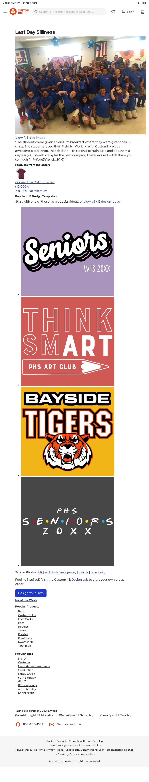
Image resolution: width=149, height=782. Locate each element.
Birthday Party (27, 685)
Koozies (23, 634)
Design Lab (80, 580)
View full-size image (30, 138)
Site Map (98, 741)
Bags (21, 611)
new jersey (68, 572)
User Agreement (108, 749)
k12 (40, 572)
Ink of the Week (26, 600)
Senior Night (26, 693)
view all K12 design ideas (102, 202)
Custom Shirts (27, 615)
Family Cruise (26, 674)
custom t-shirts (92, 745)
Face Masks (25, 619)
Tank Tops (24, 645)
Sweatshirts (25, 642)
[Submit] (36, 11)
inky (102, 572)
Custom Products (56, 741)
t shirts (83, 572)
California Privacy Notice (48, 749)
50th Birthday (27, 677)
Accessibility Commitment (81, 749)
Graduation (25, 670)
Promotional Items (80, 741)
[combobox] (69, 11)
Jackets (23, 630)
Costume (24, 662)
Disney (22, 658)
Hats (21, 623)
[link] (19, 11)
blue (94, 572)
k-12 (47, 572)
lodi (55, 572)
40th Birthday (27, 689)
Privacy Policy (24, 749)
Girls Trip (23, 681)
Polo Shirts (25, 638)
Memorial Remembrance (34, 666)
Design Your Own (31, 593)
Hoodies (23, 626)
